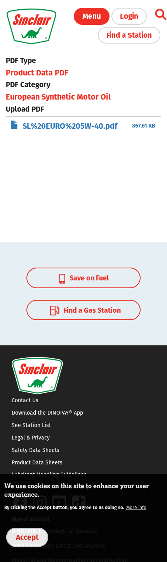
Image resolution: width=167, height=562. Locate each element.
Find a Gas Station (91, 310)
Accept (27, 537)
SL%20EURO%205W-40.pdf (70, 125)
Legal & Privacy (31, 437)
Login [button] (129, 15)
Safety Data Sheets (35, 450)
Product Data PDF (37, 72)
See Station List (31, 425)
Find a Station (129, 34)
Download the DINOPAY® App (47, 413)
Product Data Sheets (37, 462)
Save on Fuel (88, 277)
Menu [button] (91, 15)
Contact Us (25, 400)
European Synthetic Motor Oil (58, 96)
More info (136, 507)
